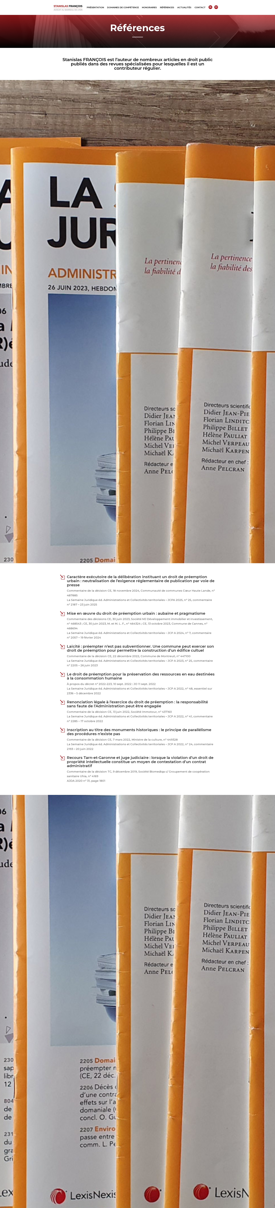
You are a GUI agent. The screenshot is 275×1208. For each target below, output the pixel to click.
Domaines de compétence (123, 7)
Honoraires (149, 7)
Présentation (95, 7)
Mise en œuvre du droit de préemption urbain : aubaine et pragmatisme (136, 613)
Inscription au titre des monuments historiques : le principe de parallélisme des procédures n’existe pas (139, 732)
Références (167, 7)
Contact (200, 7)
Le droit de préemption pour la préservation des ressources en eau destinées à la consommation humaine (141, 676)
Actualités (184, 7)
